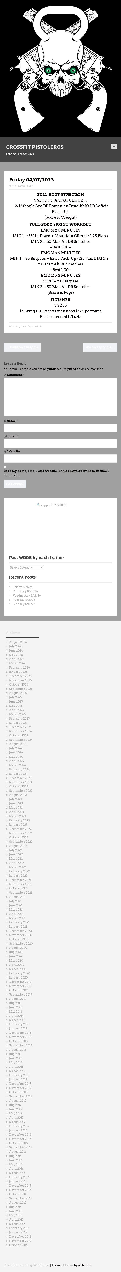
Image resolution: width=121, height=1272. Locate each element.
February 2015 (19, 1228)
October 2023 (18, 786)
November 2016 (20, 1139)
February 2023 (19, 820)
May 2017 (15, 1113)
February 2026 (19, 667)
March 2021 (17, 918)
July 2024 (15, 748)
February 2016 (19, 1177)
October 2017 (18, 1092)
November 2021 (20, 884)
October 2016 (18, 1143)
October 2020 (18, 939)
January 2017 (18, 1130)
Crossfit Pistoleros (35, 146)
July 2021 (15, 901)
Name (12, 421)
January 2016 (18, 1181)
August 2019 (17, 998)
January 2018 (18, 1079)
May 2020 (16, 960)
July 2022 (15, 850)
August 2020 (18, 947)
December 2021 (20, 879)
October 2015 (18, 1194)
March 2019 (17, 1020)
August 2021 (17, 896)
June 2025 (16, 701)
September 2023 (20, 790)
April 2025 (16, 710)
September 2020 (21, 943)
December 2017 (20, 1083)
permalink (35, 326)
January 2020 (18, 977)
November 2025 (20, 680)
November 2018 (20, 1037)
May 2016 (15, 1164)
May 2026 (16, 654)
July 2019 (15, 1003)
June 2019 (16, 1007)
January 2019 (18, 1028)
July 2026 (15, 646)
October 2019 (18, 990)
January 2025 (18, 722)
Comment (15, 375)
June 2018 (16, 1058)
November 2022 (20, 833)
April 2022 (16, 863)
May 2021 (15, 909)
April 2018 (16, 1066)
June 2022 (16, 854)
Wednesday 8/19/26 (27, 595)
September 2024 (21, 739)
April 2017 (16, 1117)
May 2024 (16, 756)
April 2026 (16, 659)
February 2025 (19, 718)
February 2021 (19, 922)
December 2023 (20, 778)
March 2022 (17, 867)
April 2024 (16, 761)
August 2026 (18, 642)
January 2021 (18, 926)
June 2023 (16, 803)
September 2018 (20, 1045)
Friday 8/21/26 (22, 587)
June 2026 (16, 650)
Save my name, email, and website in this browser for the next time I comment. (56, 473)
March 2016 (17, 1172)
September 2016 (20, 1147)
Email (13, 436)
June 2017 (16, 1109)
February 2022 (19, 871)
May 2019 (15, 1011)
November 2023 (20, 782)
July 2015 (15, 1206)
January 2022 (18, 875)
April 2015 (16, 1219)
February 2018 (19, 1075)
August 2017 (17, 1100)
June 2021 (15, 905)
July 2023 (15, 799)
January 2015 (18, 1232)
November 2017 (20, 1088)
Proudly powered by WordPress (26, 1265)
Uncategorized (19, 326)
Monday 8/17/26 (24, 604)
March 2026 (17, 663)
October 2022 (18, 837)
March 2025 (17, 714)
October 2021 (18, 888)
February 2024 (19, 769)
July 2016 (15, 1156)
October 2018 (18, 1041)
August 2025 (18, 693)
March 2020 (17, 969)
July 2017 (15, 1105)
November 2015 (20, 1189)
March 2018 (17, 1071)
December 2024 (20, 727)
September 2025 (20, 688)
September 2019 (20, 994)
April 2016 (16, 1168)
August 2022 (18, 846)
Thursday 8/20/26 (25, 591)
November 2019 (20, 986)
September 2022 (20, 841)
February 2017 (19, 1126)
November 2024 (20, 731)
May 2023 (16, 807)
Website (13, 451)
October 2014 (18, 1245)
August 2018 (17, 1049)
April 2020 (16, 964)
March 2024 (17, 765)
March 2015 (17, 1223)
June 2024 (16, 752)
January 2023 (18, 824)
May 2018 (15, 1062)
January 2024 (18, 773)
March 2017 (17, 1122)
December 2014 (20, 1236)
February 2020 (19, 973)
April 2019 (16, 1015)
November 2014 (20, 1240)
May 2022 (16, 858)
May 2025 (16, 705)
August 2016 (17, 1151)
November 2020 (20, 935)
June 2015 (15, 1211)
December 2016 (20, 1134)
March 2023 (17, 816)
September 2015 (20, 1198)
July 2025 (15, 697)
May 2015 (15, 1215)
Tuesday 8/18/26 (24, 599)
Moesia (68, 1265)
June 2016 (16, 1160)
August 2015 (17, 1202)
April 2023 (16, 812)
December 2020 (20, 930)
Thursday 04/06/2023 (22, 347)
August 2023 (18, 795)
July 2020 (15, 952)
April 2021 (16, 913)
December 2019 (20, 981)
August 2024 (18, 744)
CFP (31, 186)
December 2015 (20, 1185)
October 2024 (18, 735)
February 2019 (19, 1024)
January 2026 (18, 671)
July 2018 (15, 1054)
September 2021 (20, 892)
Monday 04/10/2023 (100, 347)
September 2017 (20, 1096)
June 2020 (16, 956)
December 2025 (20, 676)
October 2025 (18, 684)
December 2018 (20, 1032)
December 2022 (20, 829)
